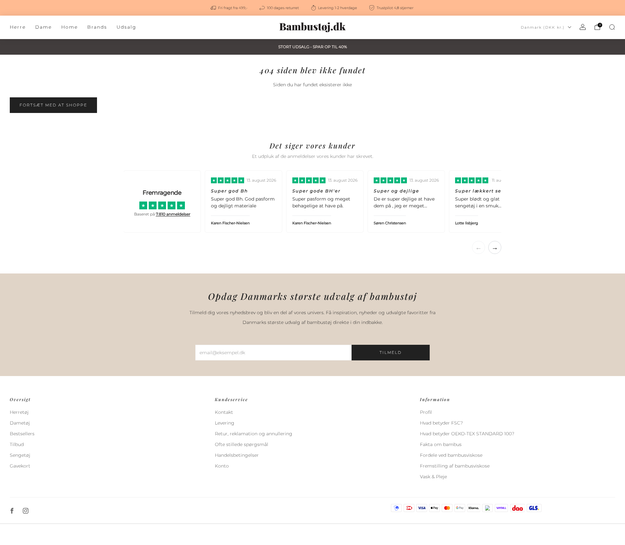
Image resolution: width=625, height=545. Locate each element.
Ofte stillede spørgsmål (241, 444)
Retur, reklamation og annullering (253, 434)
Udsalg (126, 27)
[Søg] (612, 27)
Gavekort (20, 466)
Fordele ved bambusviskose (451, 455)
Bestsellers (22, 434)
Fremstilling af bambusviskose (455, 466)
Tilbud (17, 444)
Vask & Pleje (433, 477)
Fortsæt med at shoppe (53, 105)
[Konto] (582, 27)
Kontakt (224, 412)
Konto (222, 466)
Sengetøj (20, 455)
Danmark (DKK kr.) (543, 27)
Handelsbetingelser (237, 455)
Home (69, 27)
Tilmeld (391, 352)
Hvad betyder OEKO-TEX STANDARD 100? (467, 434)
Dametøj (20, 423)
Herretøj (19, 412)
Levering (224, 423)
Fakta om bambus (441, 444)
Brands (97, 27)
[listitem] (229, 8)
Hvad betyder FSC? (441, 423)
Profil (426, 412)
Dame (43, 27)
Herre (18, 27)
